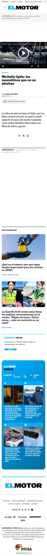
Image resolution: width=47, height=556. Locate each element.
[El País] (8, 517)
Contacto (34, 504)
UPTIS (19, 152)
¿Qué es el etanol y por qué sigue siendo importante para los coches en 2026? (22, 267)
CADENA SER (36, 376)
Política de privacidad (18, 501)
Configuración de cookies (35, 501)
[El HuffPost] (35, 517)
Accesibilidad (26, 504)
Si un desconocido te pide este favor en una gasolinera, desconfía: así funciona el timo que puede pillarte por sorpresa (33, 412)
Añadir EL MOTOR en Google (16, 101)
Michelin (24, 150)
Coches (17, 150)
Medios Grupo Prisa (23, 553)
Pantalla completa (44, 66)
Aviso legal (6, 501)
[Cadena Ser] (23, 521)
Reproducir (23, 53)
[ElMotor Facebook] (19, 510)
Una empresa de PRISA (23, 547)
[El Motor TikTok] (28, 510)
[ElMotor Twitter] (22, 510)
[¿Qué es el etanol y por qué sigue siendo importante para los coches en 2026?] (23, 247)
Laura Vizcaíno (11, 94)
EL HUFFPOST (17, 376)
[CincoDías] (22, 517)
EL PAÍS (25, 376)
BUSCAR (10, 349)
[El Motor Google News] (32, 510)
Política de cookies (14, 504)
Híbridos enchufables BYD (33, 2)
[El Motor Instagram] (25, 510)
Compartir (38, 66)
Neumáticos (33, 150)
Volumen (32, 66)
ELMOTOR (8, 375)
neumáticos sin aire (9, 152)
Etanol (20, 2)
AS (31, 375)
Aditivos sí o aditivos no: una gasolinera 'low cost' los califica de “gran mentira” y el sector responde (33, 452)
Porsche (13, 2)
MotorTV (5, 72)
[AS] (14, 517)
